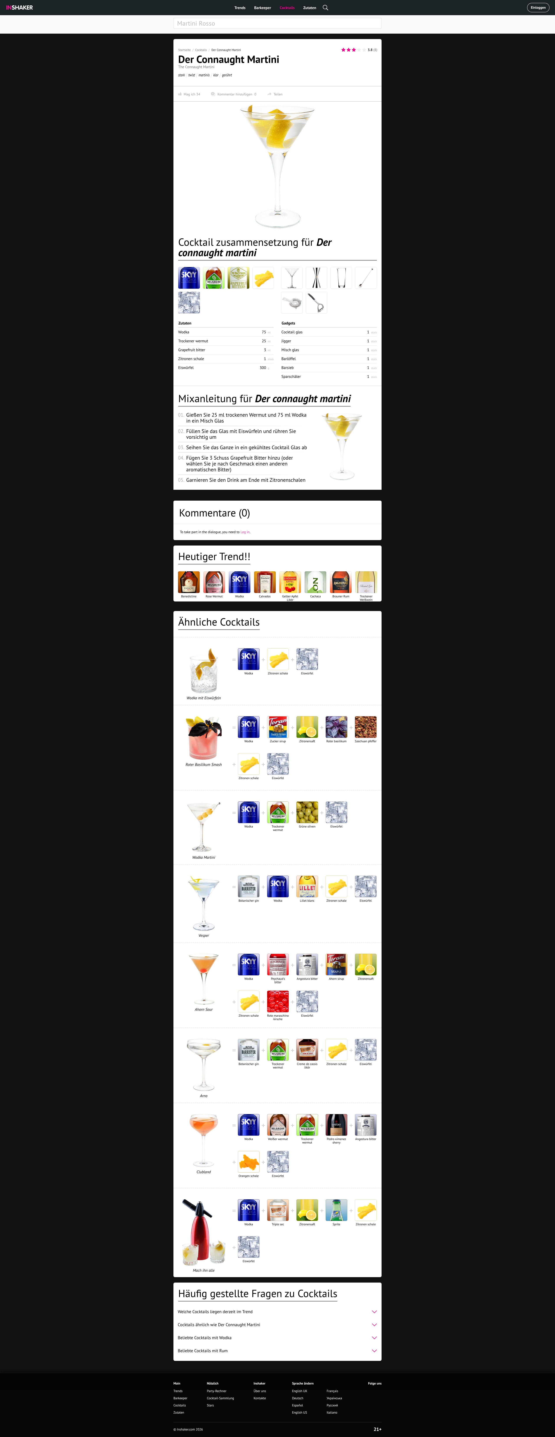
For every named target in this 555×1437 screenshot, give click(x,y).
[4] (359, 50)
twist (191, 74)
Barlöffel (288, 358)
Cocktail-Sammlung (220, 1398)
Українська (334, 1398)
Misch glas (290, 349)
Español (297, 1405)
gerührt (227, 74)
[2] (348, 50)
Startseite (184, 50)
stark (181, 74)
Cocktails (287, 7)
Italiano (332, 1413)
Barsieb (287, 367)
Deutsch (297, 1398)
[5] (364, 50)
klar (215, 74)
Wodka (183, 331)
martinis (204, 74)
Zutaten (309, 7)
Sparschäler (291, 376)
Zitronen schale (191, 358)
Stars (210, 1405)
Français (332, 1391)
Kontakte (260, 1398)
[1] (343, 50)
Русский (332, 1405)
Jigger (286, 340)
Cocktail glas (291, 331)
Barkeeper (262, 7)
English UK (299, 1391)
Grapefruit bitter (191, 349)
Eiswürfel (186, 367)
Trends (240, 7)
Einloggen (538, 7)
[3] (353, 50)
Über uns (260, 1391)
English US (299, 1413)
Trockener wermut (193, 340)
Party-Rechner (217, 1391)
